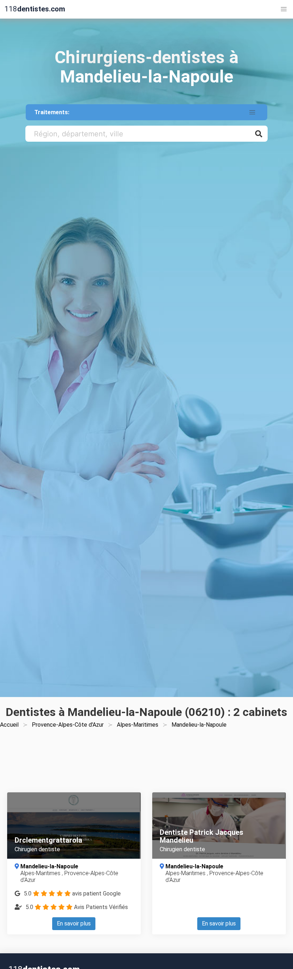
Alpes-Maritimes (137, 724)
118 (34, 9)
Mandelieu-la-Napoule (49, 866)
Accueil (9, 724)
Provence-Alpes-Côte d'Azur (68, 724)
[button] (283, 9)
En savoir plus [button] (74, 923)
